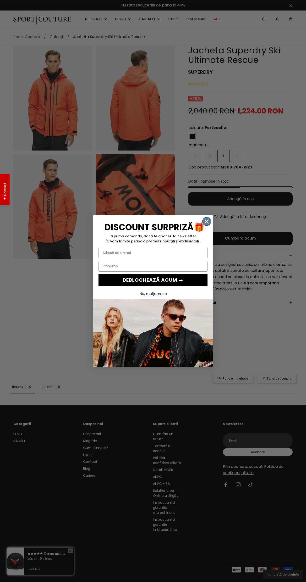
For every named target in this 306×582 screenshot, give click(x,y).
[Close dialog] (206, 221)
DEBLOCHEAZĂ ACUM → (153, 280)
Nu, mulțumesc (153, 294)
